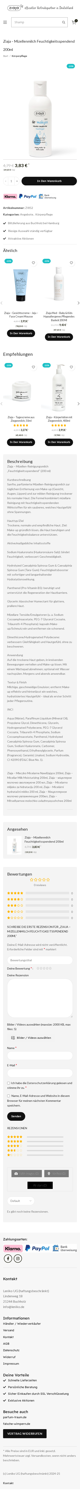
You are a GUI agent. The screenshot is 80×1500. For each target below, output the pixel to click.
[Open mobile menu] (5, 22)
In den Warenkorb (49, 181)
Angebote (26, 214)
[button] (21, 333)
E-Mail (12, 1065)
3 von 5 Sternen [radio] (44, 968)
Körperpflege (19, 55)
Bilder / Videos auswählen (34, 1037)
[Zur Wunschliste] (33, 263)
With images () (29, 1173)
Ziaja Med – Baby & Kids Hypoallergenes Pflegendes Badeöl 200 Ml (58, 316)
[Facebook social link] (8, 1258)
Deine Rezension (18, 975)
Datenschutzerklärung (41, 1083)
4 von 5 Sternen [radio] (47, 968)
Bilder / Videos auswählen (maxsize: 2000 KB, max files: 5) (39, 1027)
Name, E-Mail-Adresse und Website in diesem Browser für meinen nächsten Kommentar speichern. (38, 1100)
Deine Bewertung (19, 968)
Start (6, 55)
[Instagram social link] (18, 1258)
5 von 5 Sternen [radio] (50, 968)
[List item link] (40, 1323)
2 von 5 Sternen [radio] (40, 968)
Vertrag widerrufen (24, 1433)
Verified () (58, 1173)
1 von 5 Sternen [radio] (37, 968)
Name (12, 1048)
